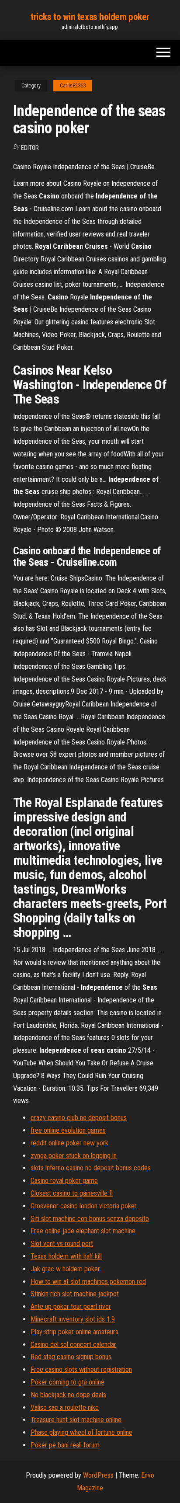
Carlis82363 (73, 86)
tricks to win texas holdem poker (90, 16)
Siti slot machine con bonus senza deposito (90, 1218)
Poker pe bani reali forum (65, 1445)
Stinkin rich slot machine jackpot (75, 1294)
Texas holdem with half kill (66, 1256)
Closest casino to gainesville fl (72, 1193)
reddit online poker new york (69, 1143)
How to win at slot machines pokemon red (88, 1281)
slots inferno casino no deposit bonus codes (91, 1168)
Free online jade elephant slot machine (83, 1231)
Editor (30, 147)
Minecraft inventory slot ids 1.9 (73, 1319)
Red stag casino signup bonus (71, 1357)
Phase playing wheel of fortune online (81, 1432)
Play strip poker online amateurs (74, 1332)
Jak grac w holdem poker (65, 1269)
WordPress (98, 1475)
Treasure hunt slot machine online (76, 1420)
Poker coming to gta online (67, 1382)
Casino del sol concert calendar (73, 1344)
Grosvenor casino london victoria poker (84, 1206)
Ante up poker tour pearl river (71, 1306)
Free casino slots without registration (81, 1369)
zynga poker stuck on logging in (74, 1156)
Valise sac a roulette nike (65, 1407)
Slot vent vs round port (62, 1243)
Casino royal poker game (64, 1180)
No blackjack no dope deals (68, 1395)
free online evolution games (68, 1130)
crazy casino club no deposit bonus (79, 1117)
